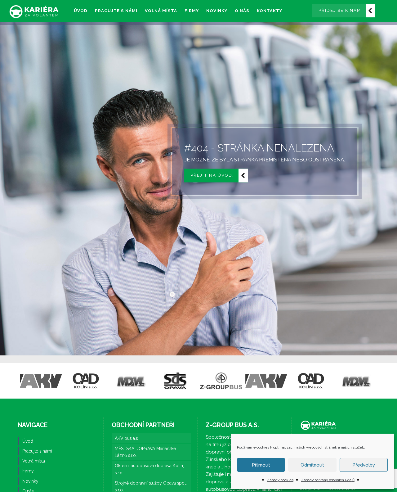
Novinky (216, 10)
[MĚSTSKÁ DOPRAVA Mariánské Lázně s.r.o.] (131, 380)
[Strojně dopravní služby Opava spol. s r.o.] (176, 380)
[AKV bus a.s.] (41, 380)
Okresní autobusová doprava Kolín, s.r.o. (149, 469)
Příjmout (261, 465)
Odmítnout (312, 465)
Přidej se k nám (340, 10)
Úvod (80, 10)
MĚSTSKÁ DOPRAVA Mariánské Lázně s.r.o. (145, 452)
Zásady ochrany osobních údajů (328, 480)
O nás (242, 10)
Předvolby (363, 465)
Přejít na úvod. (212, 175)
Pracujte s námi (116, 10)
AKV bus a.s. (127, 438)
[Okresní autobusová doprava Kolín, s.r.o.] (86, 380)
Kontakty (269, 10)
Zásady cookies (280, 480)
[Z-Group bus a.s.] (221, 380)
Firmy (192, 10)
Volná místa (161, 10)
